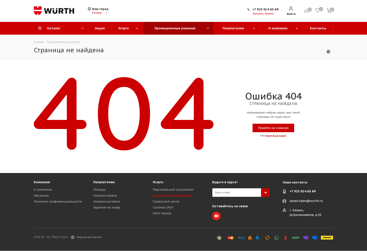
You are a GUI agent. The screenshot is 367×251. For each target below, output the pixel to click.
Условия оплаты (105, 195)
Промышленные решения (172, 195)
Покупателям (104, 182)
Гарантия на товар (106, 207)
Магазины (41, 195)
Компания (42, 182)
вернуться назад (275, 135)
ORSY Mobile (162, 213)
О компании (43, 189)
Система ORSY (163, 207)
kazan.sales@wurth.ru (306, 201)
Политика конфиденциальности (58, 201)
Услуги (158, 182)
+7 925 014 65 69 (265, 9)
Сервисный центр (166, 201)
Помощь (99, 189)
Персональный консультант (173, 189)
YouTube (216, 216)
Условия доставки (106, 201)
